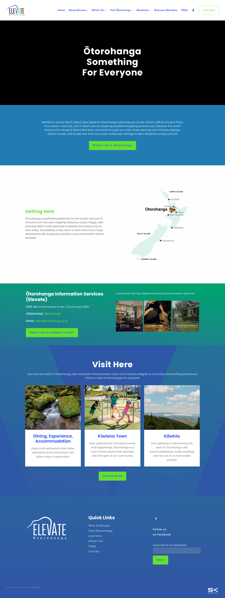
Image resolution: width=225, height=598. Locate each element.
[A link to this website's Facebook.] (193, 10)
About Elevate (77, 10)
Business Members (165, 10)
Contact (209, 10)
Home (61, 10)
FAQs (184, 10)
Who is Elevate (98, 526)
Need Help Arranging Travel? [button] (52, 332)
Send (160, 560)
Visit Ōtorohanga (120, 10)
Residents (143, 10)
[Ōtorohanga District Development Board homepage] (27, 10)
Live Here (95, 536)
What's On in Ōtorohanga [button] (112, 145)
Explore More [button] (112, 476)
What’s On (95, 541)
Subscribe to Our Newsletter (170, 545)
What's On (98, 10)
